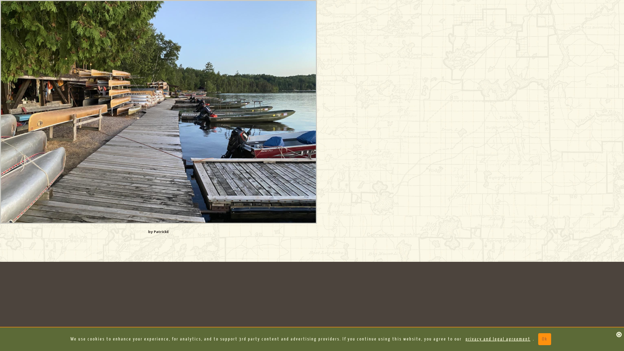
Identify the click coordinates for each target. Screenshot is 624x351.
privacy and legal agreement (498, 339)
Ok (544, 339)
